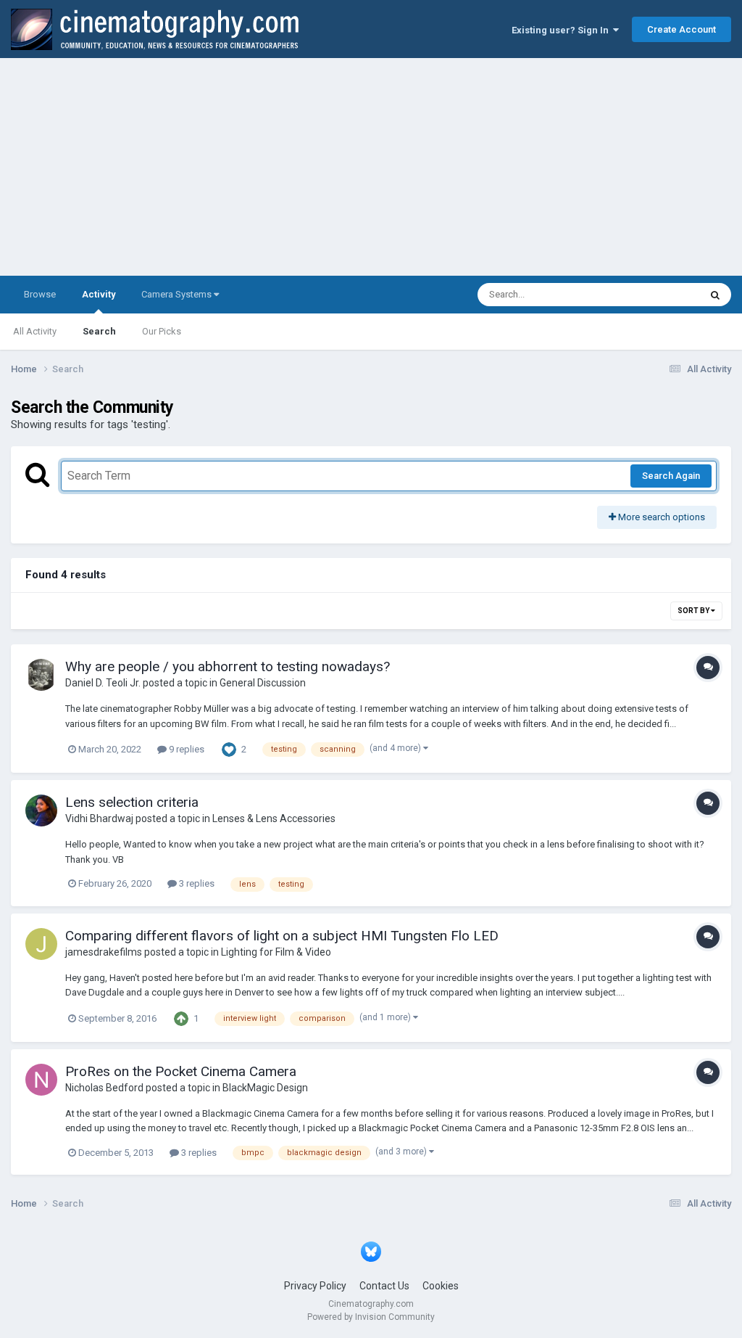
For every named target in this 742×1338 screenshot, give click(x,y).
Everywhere (656, 295)
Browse (40, 294)
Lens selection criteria (132, 802)
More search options (660, 517)
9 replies (185, 749)
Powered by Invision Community (371, 1317)
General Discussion (263, 683)
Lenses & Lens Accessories (273, 818)
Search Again (671, 475)
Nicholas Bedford (104, 1087)
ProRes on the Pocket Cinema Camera (180, 1071)
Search (99, 331)
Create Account (681, 29)
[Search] (715, 294)
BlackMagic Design (265, 1087)
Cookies (440, 1286)
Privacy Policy (315, 1286)
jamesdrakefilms (103, 952)
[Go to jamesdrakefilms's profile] (41, 944)
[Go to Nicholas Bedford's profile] (41, 1080)
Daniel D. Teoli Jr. (103, 683)
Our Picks (161, 331)
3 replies (195, 883)
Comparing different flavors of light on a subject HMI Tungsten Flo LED (282, 935)
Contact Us (384, 1286)
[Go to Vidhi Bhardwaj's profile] (41, 810)
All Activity (35, 331)
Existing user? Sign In (562, 30)
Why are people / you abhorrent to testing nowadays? (227, 666)
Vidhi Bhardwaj (99, 818)
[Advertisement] (371, 166)
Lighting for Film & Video (276, 952)
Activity (98, 294)
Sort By (694, 611)
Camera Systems (177, 294)
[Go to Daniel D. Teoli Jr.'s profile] (41, 675)
